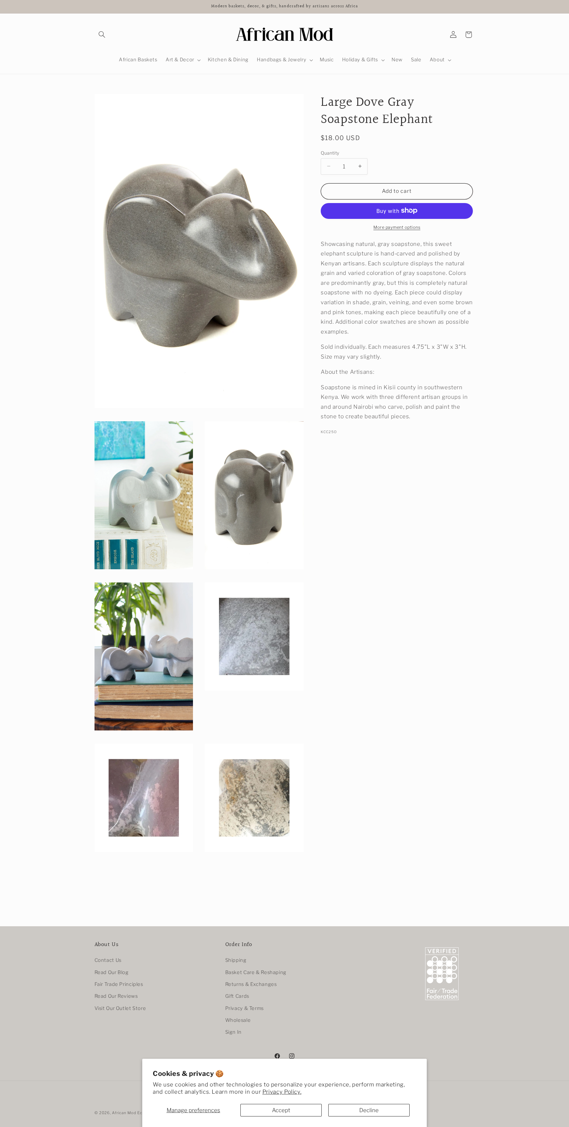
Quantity (330, 152)
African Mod (124, 1113)
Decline (369, 1110)
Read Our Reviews (116, 996)
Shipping (236, 960)
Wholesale (238, 1020)
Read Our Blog (112, 972)
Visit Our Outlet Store (120, 1008)
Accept (281, 1110)
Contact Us (108, 960)
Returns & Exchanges (251, 984)
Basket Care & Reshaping (256, 972)
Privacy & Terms (244, 1008)
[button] (102, 34)
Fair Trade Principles (119, 984)
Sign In (233, 1032)
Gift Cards (237, 996)
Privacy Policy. (281, 1091)
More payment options (396, 226)
